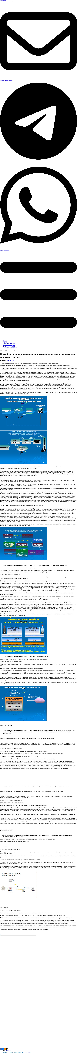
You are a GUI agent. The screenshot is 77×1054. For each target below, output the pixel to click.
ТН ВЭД (5, 342)
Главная (5, 341)
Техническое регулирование (10, 347)
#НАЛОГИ (8, 1050)
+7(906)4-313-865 (4, 250)
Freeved (28, 1052)
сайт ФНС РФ (11, 360)
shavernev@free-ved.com (6, 80)
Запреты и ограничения (9, 346)
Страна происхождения (9, 345)
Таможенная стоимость (9, 343)
